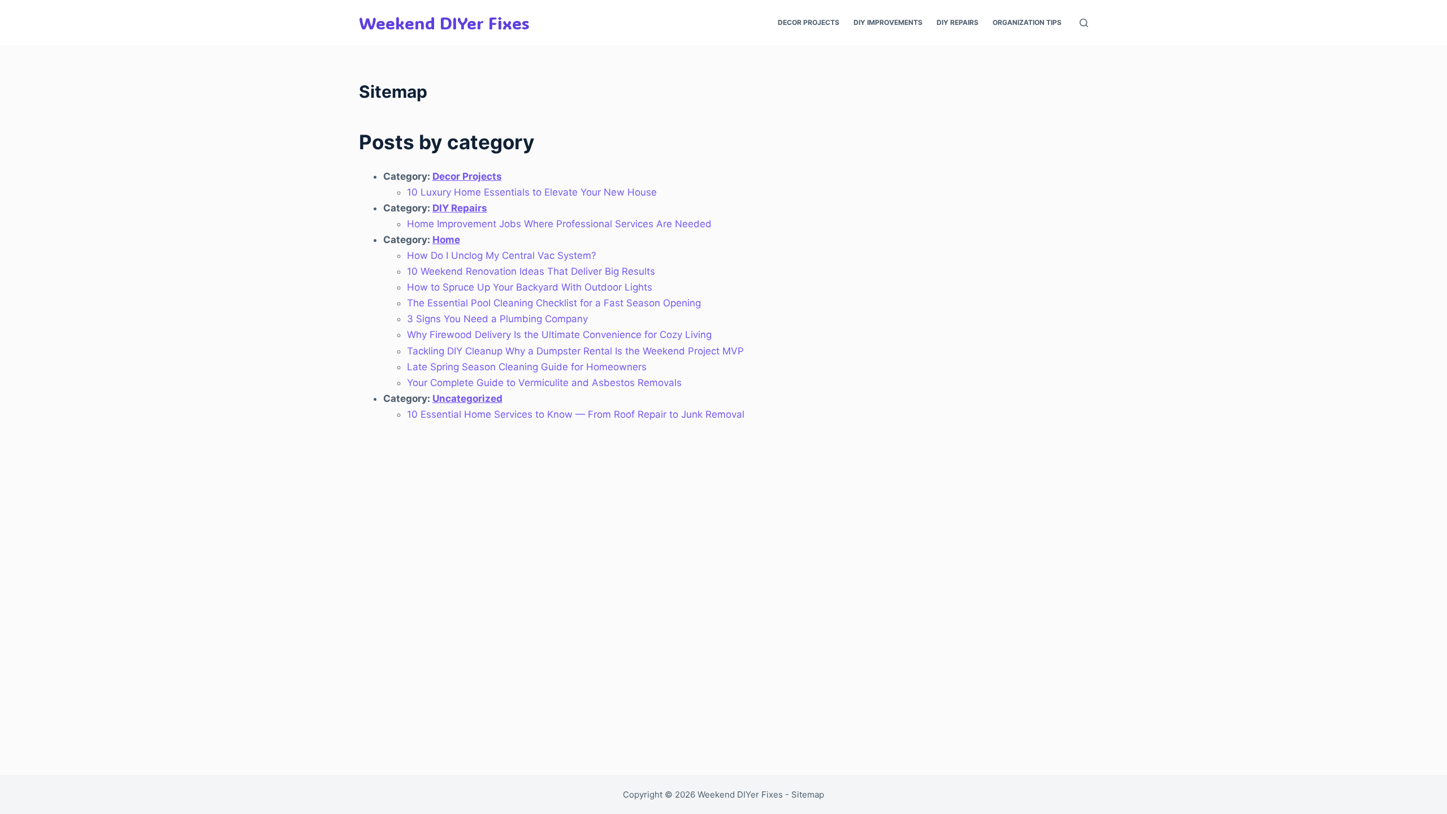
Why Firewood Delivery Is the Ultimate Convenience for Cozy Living (559, 334)
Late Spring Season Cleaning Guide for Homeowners (527, 367)
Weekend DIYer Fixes (444, 23)
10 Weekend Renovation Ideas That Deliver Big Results (531, 271)
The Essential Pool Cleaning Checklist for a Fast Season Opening (554, 303)
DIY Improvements (888, 22)
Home (446, 239)
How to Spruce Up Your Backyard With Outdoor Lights (529, 287)
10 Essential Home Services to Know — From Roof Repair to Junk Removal (575, 414)
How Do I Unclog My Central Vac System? (501, 255)
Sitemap (807, 794)
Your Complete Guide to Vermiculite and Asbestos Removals (544, 382)
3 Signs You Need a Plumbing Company (497, 318)
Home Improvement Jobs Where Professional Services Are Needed (559, 224)
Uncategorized (467, 398)
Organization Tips (1027, 22)
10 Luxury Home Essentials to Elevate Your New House (532, 192)
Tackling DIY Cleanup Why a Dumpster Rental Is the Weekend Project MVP (575, 351)
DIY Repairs (957, 22)
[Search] (1084, 23)
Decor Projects (808, 22)
